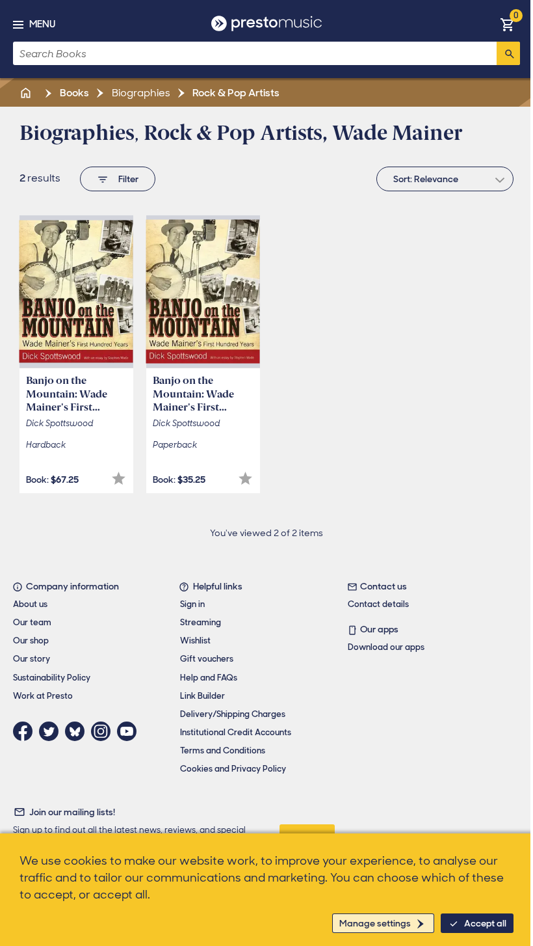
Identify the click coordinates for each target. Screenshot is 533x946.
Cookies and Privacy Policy (233, 768)
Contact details (378, 604)
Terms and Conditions (222, 750)
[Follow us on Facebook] (26, 731)
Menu (42, 24)
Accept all (485, 923)
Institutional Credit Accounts (235, 732)
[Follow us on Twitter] (52, 731)
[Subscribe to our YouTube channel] (130, 731)
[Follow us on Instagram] (104, 731)
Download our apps (386, 647)
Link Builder (202, 695)
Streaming (200, 622)
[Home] (26, 93)
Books (73, 93)
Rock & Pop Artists (235, 93)
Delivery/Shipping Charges (232, 714)
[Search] (508, 53)
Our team (32, 622)
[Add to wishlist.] (118, 478)
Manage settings (375, 923)
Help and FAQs (208, 677)
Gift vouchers (206, 658)
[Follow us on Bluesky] (78, 731)
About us (30, 604)
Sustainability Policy (51, 677)
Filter (128, 179)
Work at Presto (43, 695)
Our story (31, 658)
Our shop (31, 640)
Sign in (192, 604)
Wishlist (195, 640)
